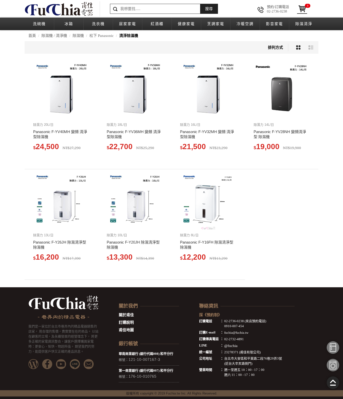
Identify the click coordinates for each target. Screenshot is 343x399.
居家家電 (127, 24)
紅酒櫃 (157, 24)
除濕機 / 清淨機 (54, 36)
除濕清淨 (303, 24)
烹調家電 (215, 24)
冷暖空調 (245, 24)
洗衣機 (98, 24)
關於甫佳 (126, 315)
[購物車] (302, 9)
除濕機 (78, 36)
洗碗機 (39, 24)
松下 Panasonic (101, 36)
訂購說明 (126, 322)
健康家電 (186, 24)
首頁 (32, 36)
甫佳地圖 (126, 330)
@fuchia (231, 346)
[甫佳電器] (58, 8)
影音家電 (274, 24)
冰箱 (69, 24)
